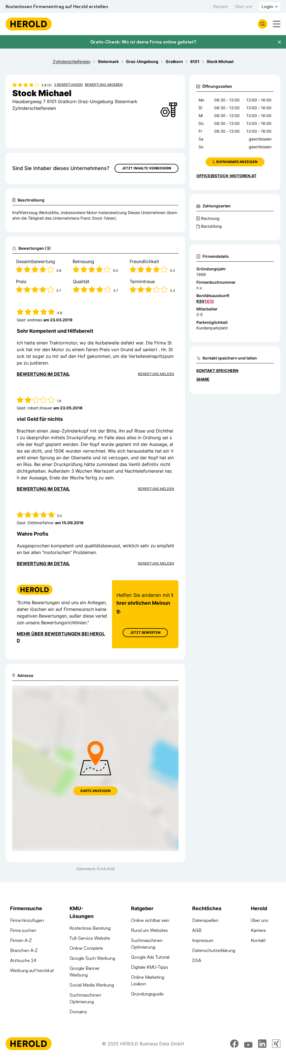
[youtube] (248, 1044)
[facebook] (234, 1044)
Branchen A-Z (24, 950)
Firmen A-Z (21, 940)
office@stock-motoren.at (226, 175)
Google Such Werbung (92, 958)
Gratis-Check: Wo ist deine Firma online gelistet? (143, 42)
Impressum (202, 940)
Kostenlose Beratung (90, 928)
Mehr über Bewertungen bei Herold (61, 637)
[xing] (276, 1044)
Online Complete (86, 948)
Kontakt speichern (217, 370)
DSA (196, 960)
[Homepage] (29, 24)
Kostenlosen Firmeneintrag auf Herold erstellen (57, 6)
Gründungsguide (147, 994)
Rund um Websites (149, 930)
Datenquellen (205, 920)
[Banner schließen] (279, 42)
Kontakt (258, 940)
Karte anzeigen (95, 791)
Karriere (220, 6)
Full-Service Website (90, 938)
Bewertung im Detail (43, 374)
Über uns (243, 6)
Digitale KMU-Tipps (149, 967)
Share (202, 379)
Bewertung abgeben (104, 84)
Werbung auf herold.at (32, 970)
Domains (78, 1011)
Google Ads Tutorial (150, 957)
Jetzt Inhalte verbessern (146, 168)
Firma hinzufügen (27, 920)
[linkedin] (262, 1044)
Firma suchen (23, 930)
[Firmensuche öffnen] (262, 24)
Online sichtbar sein (150, 920)
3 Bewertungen (68, 84)
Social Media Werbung (92, 985)
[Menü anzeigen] (276, 24)
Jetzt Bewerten (145, 632)
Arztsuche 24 (23, 960)
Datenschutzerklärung (213, 950)
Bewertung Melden (156, 374)
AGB (196, 930)
